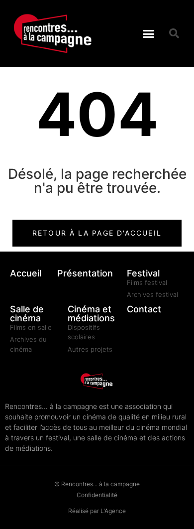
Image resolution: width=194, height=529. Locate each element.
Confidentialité (97, 495)
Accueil (25, 273)
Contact (144, 309)
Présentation (85, 273)
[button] (148, 33)
